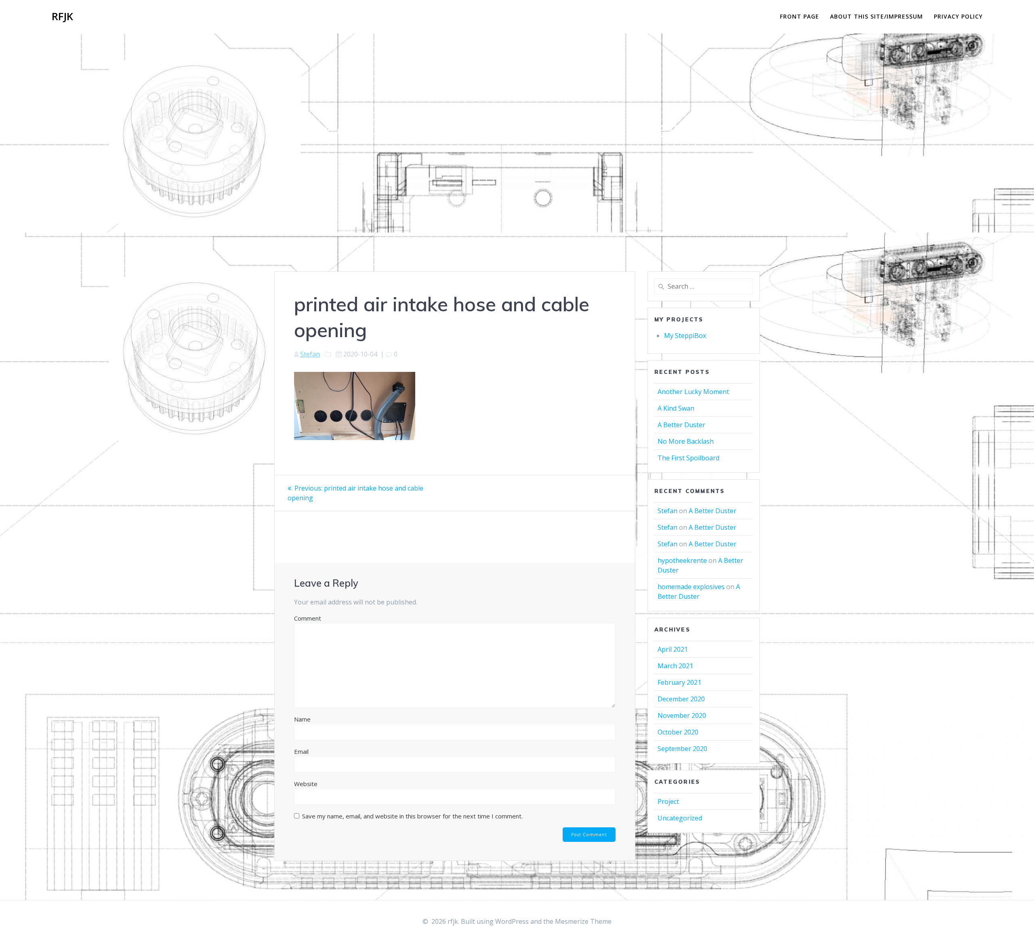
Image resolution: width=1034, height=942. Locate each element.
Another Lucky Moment (693, 391)
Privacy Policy (958, 16)
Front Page (799, 16)
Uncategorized (680, 818)
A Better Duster (681, 424)
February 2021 (679, 682)
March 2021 (675, 665)
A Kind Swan (676, 408)
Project (668, 801)
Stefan (310, 354)
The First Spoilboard (688, 457)
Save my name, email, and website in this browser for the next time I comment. (412, 816)
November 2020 (682, 715)
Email (301, 751)
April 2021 (673, 649)
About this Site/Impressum (876, 16)
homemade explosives (691, 586)
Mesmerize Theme (583, 921)
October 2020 (678, 732)
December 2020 (681, 698)
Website (305, 784)
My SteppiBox (685, 335)
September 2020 (682, 748)
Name (302, 719)
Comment (307, 618)
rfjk (62, 16)
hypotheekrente (682, 560)
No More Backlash (686, 441)
